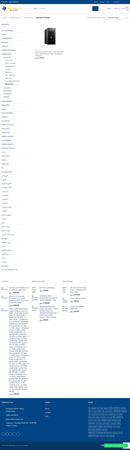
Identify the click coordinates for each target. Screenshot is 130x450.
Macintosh (8, 72)
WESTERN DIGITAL (95, 430)
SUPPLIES (6, 156)
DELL (90, 411)
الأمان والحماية (6, 187)
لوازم (3, 246)
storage (100, 426)
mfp (97, 417)
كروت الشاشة (6, 242)
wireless (104, 430)
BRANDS (5, 42)
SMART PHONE (8, 136)
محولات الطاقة (7, 250)
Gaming (7, 69)
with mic (102, 436)
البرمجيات (5, 191)
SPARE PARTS (7, 144)
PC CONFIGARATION (12, 81)
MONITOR (119, 417)
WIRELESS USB (94, 436)
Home (4, 18)
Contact (102, 2)
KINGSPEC (6, 105)
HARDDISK (116, 411)
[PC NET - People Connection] (12, 8)
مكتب (3, 258)
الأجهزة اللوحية (6, 183)
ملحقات (4, 262)
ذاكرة (3, 223)
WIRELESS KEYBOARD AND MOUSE (100, 433)
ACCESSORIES (8, 31)
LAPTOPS (6, 88)
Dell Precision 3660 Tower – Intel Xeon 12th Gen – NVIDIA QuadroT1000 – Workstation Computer (49, 53)
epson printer (97, 411)
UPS (118, 426)
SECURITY (6, 129)
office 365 (97, 420)
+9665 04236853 (12, 415)
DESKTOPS (28, 18)
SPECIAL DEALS (8, 148)
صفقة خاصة (6, 226)
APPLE (4, 34)
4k (89, 408)
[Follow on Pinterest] (18, 434)
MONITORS (7, 91)
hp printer (94, 414)
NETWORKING (7, 113)
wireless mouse (117, 433)
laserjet (110, 414)
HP (89, 414)
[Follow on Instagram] (123, 2)
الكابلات (4, 211)
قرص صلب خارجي (8, 234)
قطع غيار (5, 238)
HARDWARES (7, 101)
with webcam (110, 436)
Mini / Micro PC (10, 75)
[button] (115, 446)
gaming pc (109, 411)
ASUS (111, 408)
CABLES (5, 46)
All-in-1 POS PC (10, 63)
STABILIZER (92, 426)
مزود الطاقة (6, 254)
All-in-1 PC (8, 60)
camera (123, 408)
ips (106, 414)
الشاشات (5, 199)
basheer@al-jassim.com (14, 419)
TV (3, 168)
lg (114, 414)
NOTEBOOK (7, 94)
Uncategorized (7, 172)
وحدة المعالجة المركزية (9, 269)
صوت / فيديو (6, 230)
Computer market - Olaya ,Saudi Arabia (15, 410)
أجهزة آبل (5, 176)
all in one (100, 408)
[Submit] (95, 8)
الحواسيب (5, 195)
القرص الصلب (6, 207)
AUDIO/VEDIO (7, 38)
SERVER (6, 97)
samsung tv (106, 423)
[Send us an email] (127, 2)
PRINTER (91, 423)
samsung (98, 423)
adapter (94, 408)
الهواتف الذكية (6, 215)
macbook (119, 414)
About (96, 2)
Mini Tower (8, 78)
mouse (91, 420)
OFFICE (5, 117)
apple (105, 408)
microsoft (102, 417)
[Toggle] (30, 31)
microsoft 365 (111, 417)
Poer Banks (6, 121)
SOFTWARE (6, 140)
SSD (118, 423)
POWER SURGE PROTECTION (110, 420)
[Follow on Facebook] (121, 2)
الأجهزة (4, 180)
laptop (4, 109)
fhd (103, 411)
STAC (4, 152)
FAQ (108, 2)
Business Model (10, 66)
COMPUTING (15, 18)
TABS (4, 160)
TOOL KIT (5, 164)
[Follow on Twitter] (125, 2)
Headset (124, 411)
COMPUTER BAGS (9, 50)
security (113, 423)
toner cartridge (108, 426)
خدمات (4, 219)
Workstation (9, 84)
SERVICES (6, 133)
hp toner (101, 414)
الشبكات (4, 203)
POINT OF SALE (8, 125)
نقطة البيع (5, 266)
